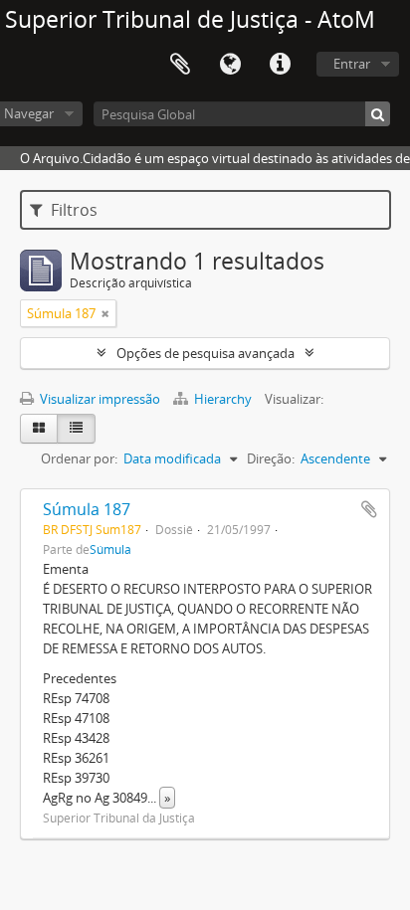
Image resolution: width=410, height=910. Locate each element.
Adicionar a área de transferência (369, 509)
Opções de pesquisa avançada (205, 353)
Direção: (271, 458)
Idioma (230, 65)
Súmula (110, 549)
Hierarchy (223, 399)
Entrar (351, 64)
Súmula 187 (86, 509)
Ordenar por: (79, 458)
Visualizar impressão (98, 399)
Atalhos (280, 65)
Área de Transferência (180, 65)
